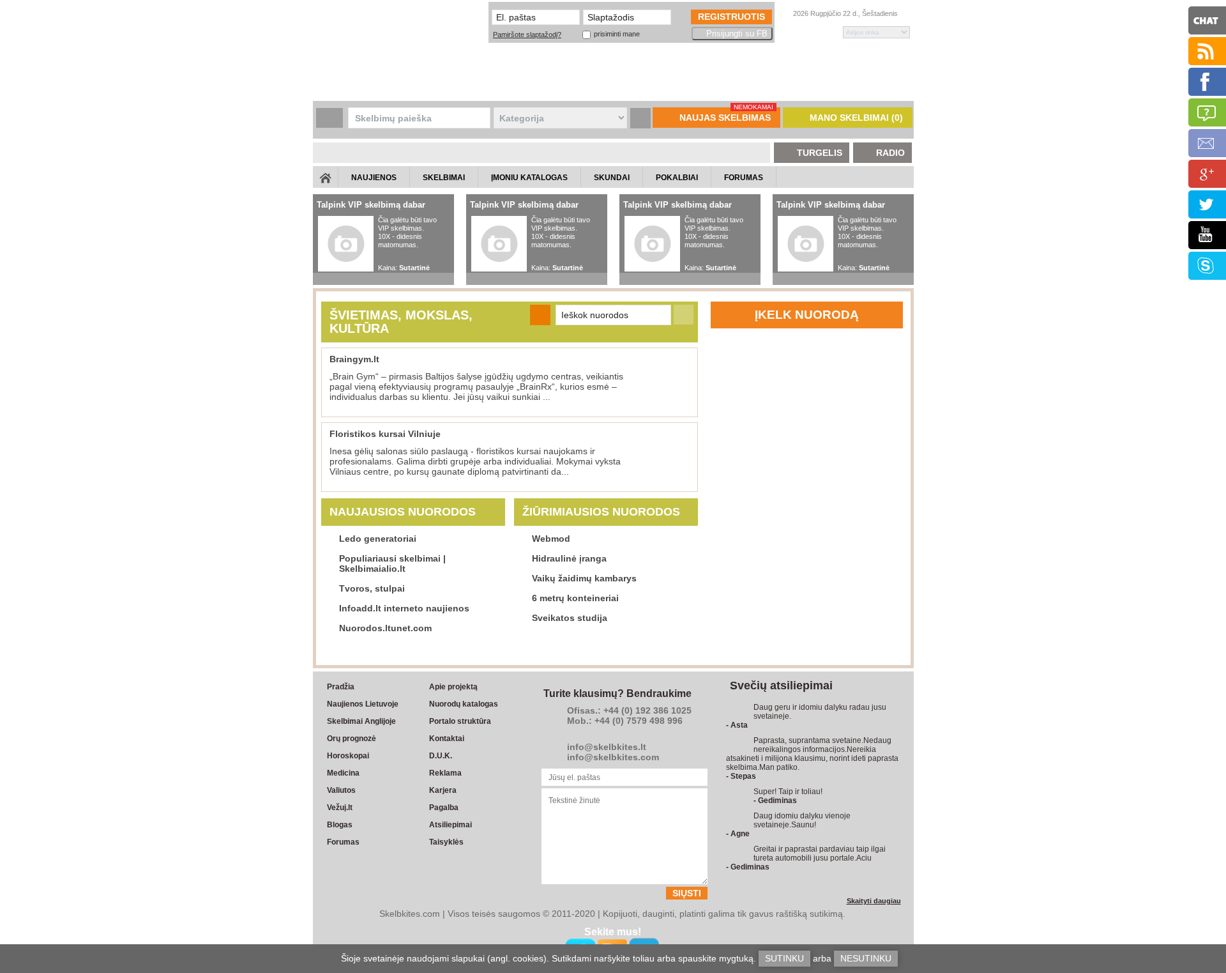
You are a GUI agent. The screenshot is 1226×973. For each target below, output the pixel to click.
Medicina (343, 773)
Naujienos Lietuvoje (362, 704)
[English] (807, 32)
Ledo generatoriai (377, 538)
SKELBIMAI (444, 177)
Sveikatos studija (569, 618)
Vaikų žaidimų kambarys (584, 578)
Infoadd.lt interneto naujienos (404, 608)
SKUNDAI (612, 177)
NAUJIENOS (374, 177)
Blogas (339, 824)
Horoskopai (348, 755)
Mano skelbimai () (856, 117)
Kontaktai (446, 738)
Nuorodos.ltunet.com (385, 628)
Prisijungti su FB (737, 33)
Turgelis (819, 153)
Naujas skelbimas (726, 115)
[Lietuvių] (826, 32)
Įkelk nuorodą (807, 314)
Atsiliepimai (450, 824)
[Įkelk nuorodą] (540, 315)
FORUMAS (743, 177)
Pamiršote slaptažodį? (527, 34)
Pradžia (340, 686)
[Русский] (787, 32)
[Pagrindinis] (325, 177)
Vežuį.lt (339, 807)
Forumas (343, 842)
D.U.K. (440, 755)
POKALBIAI (677, 177)
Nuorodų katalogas (463, 704)
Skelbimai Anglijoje (361, 721)
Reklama (445, 773)
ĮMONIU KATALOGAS (529, 177)
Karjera (443, 790)
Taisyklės (446, 842)
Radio (890, 153)
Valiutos (341, 790)
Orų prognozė (351, 738)
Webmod (551, 538)
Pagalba (443, 807)
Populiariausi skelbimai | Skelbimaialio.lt (392, 563)
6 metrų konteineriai (575, 598)
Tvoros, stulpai (372, 588)
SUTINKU (784, 958)
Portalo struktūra (460, 721)
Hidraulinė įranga (569, 558)
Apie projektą (453, 686)
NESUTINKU (865, 958)
